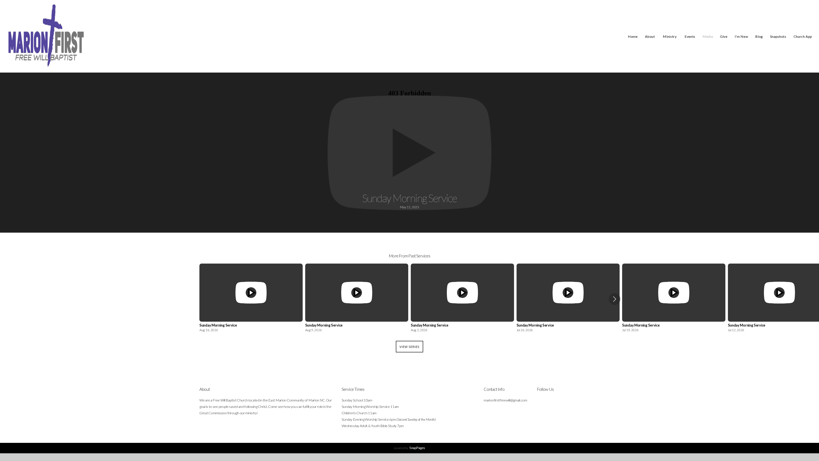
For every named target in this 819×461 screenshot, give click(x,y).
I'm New (741, 36)
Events (690, 36)
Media (708, 36)
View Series (409, 346)
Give (724, 36)
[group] (251, 299)
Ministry (670, 36)
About (650, 36)
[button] (614, 299)
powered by (409, 448)
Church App (803, 36)
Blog (759, 36)
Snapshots (778, 36)
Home (633, 36)
